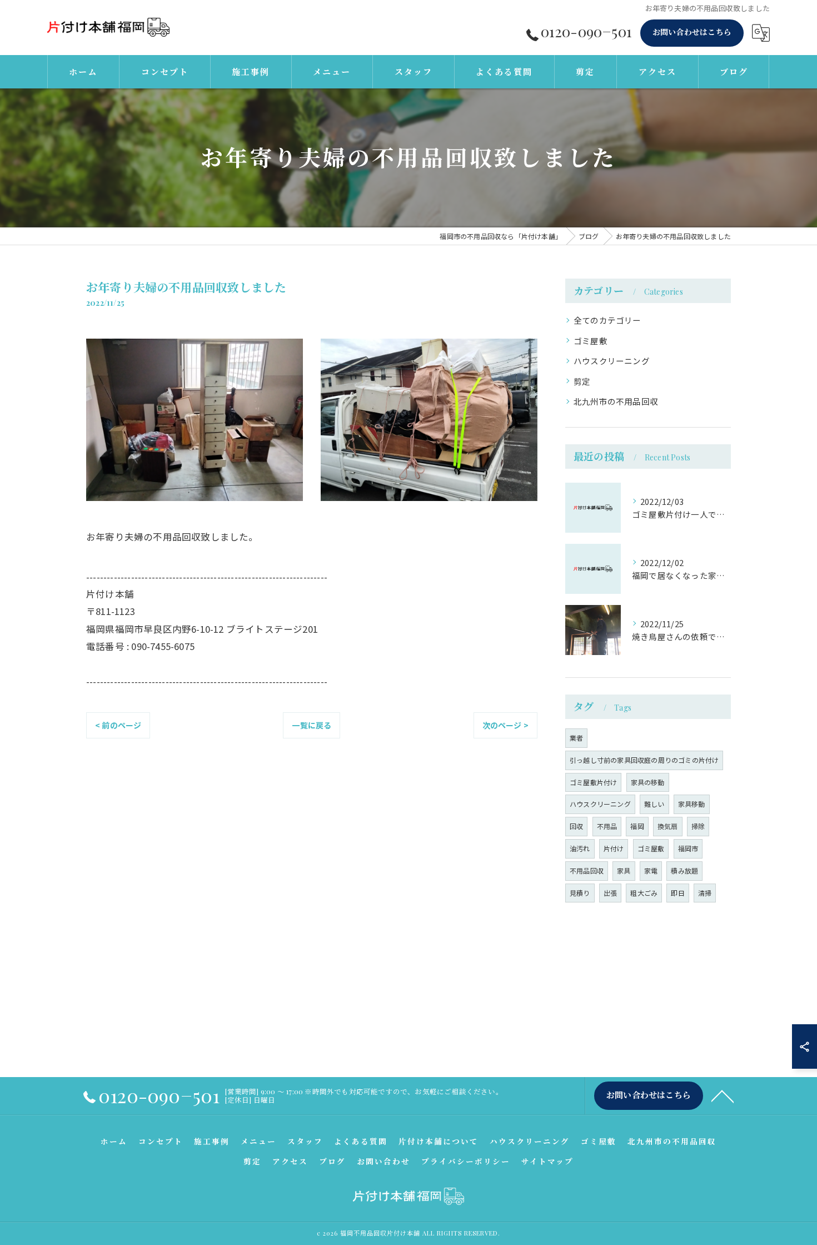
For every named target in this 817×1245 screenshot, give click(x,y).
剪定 (582, 381)
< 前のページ (118, 725)
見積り (580, 892)
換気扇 (667, 826)
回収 (576, 826)
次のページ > (505, 725)
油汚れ (580, 848)
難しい (654, 803)
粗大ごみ (643, 892)
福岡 (637, 826)
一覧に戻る (311, 725)
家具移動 (691, 803)
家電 (650, 870)
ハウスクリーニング (612, 360)
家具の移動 (648, 782)
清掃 (704, 892)
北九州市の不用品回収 (616, 401)
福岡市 (688, 848)
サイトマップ (547, 1161)
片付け (614, 848)
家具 (623, 870)
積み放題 (684, 870)
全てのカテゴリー (607, 320)
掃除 (698, 826)
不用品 (607, 826)
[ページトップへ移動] (722, 1095)
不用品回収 (587, 870)
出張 (610, 892)
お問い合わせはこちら (691, 32)
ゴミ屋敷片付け (593, 782)
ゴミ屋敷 (590, 340)
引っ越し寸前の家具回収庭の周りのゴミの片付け (644, 760)
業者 (576, 737)
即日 (677, 892)
